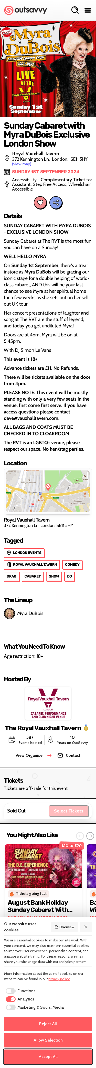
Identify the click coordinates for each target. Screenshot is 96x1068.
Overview (66, 927)
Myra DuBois (30, 613)
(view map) (21, 164)
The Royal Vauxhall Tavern (43, 728)
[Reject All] (86, 927)
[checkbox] (20, 991)
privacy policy (59, 979)
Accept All (48, 1056)
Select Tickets (68, 811)
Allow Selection (48, 1040)
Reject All (48, 1023)
